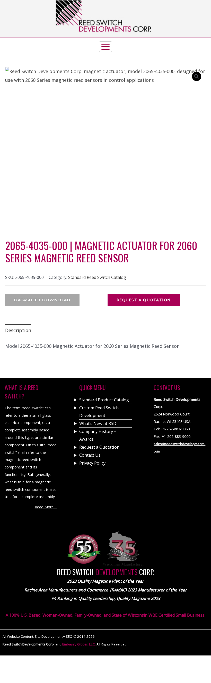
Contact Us (90, 455)
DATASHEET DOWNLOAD (42, 299)
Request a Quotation (99, 447)
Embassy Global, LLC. (79, 644)
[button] (196, 76)
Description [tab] (18, 330)
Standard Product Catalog (104, 400)
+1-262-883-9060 (175, 429)
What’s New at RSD (97, 423)
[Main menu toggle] (105, 59)
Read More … (46, 506)
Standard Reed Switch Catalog (97, 277)
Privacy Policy (92, 463)
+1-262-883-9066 (176, 436)
